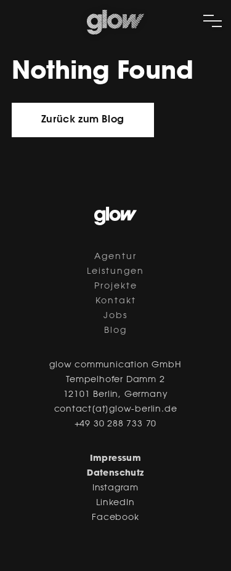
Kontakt (115, 301)
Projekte (115, 286)
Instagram (115, 488)
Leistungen (115, 272)
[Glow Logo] (115, 32)
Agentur (115, 257)
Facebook (115, 518)
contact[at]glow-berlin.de (115, 409)
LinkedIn (115, 503)
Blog (115, 331)
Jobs (115, 316)
